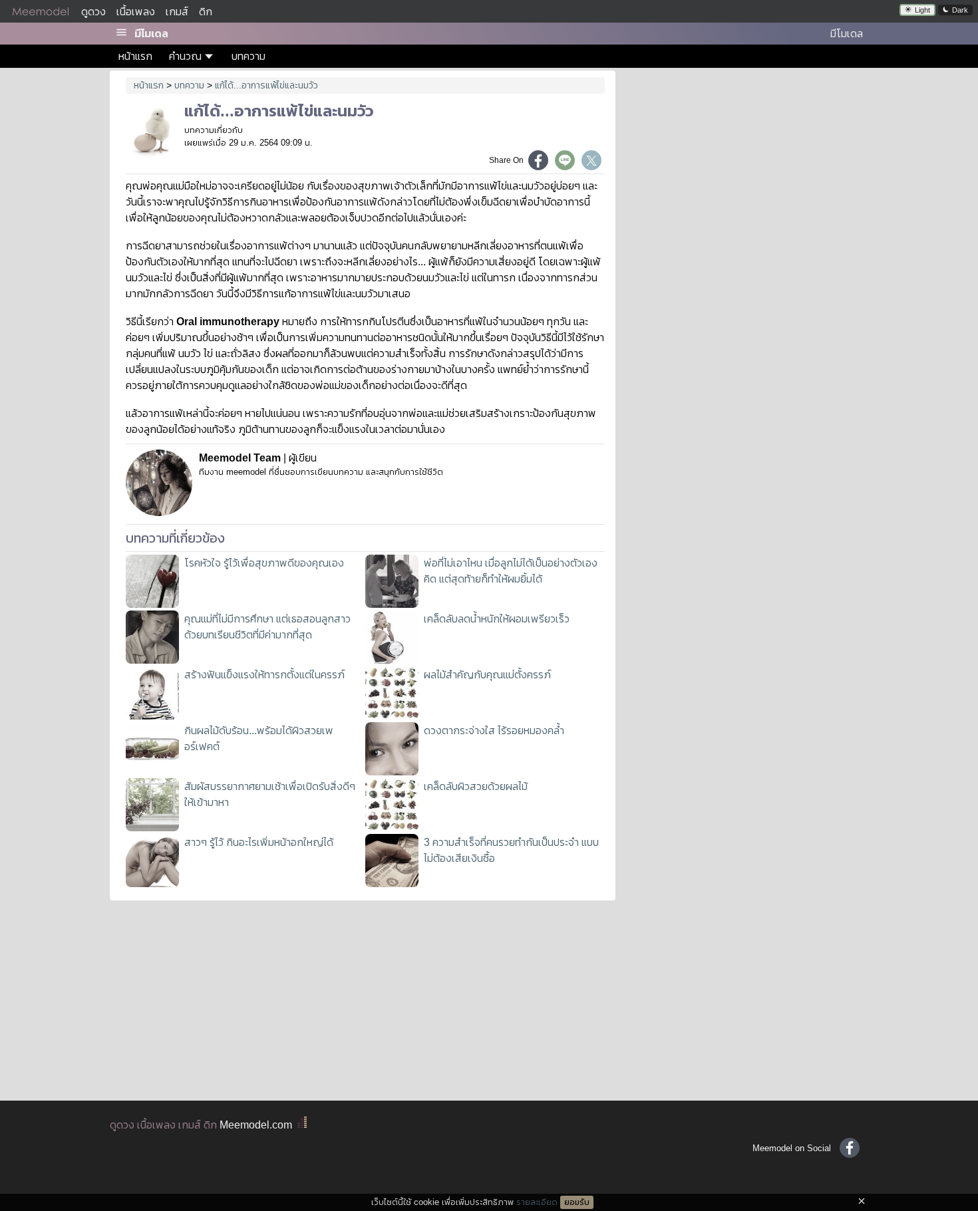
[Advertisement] (747, 166)
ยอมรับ (576, 1202)
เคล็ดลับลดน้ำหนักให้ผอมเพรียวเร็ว (497, 618)
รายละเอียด (537, 1202)
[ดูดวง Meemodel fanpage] (850, 1148)
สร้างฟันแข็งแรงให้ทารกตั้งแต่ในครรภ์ (264, 674)
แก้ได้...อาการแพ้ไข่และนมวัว (266, 85)
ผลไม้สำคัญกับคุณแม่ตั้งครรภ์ (487, 674)
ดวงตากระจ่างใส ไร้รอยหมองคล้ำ (494, 730)
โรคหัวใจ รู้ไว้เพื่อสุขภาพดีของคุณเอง (264, 563)
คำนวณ (185, 56)
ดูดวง (93, 11)
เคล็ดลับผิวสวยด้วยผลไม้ (476, 786)
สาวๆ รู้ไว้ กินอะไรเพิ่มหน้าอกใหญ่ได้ (258, 842)
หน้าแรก (135, 56)
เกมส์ (177, 11)
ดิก (205, 11)
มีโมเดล (151, 33)
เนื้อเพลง (135, 11)
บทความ (248, 56)
